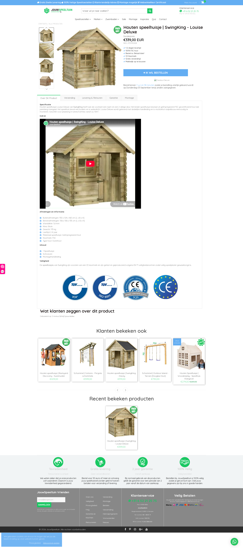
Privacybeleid (91, 505)
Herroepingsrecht (110, 514)
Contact (163, 19)
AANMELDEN (44, 504)
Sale (124, 19)
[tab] (49, 98)
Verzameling (108, 510)
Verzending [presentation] (69, 97)
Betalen (106, 505)
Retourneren (91, 522)
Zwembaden (111, 19)
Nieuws (106, 522)
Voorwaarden (109, 518)
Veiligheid (90, 501)
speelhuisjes (48, 265)
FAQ (87, 510)
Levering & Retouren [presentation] (92, 97)
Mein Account (190, 2)
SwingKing (78, 107)
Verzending (107, 497)
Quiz (154, 19)
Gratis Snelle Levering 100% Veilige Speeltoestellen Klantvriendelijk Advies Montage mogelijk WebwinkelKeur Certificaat (102, 2)
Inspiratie (144, 19)
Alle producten (55, 24)
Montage (133, 19)
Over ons (89, 497)
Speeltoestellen (82, 19)
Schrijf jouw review (66, 316)
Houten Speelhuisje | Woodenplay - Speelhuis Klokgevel (189, 376)
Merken (97, 19)
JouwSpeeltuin (53, 529)
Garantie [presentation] (113, 97)
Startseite (42, 24)
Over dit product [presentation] (48, 98)
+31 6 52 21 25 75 (190, 11)
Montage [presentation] (129, 97)
